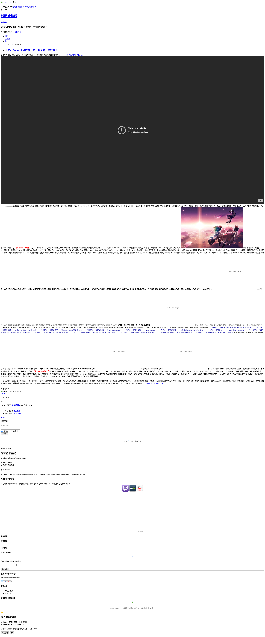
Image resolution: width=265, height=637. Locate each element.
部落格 (7, 39)
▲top (3, 417)
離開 (12, 633)
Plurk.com (140, 531)
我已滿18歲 (5, 633)
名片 (6, 41)
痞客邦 (14, 405)
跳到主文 (4, 22)
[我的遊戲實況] (125, 491)
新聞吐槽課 (9, 16)
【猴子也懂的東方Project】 (74, 55)
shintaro (3, 393)
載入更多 (4, 421)
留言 (18, 405)
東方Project (18, 413)
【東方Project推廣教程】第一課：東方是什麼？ (31, 50)
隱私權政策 (144, 608)
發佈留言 (4, 434)
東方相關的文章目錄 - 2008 (153, 383)
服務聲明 (152, 608)
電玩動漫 (17, 32)
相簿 (6, 36)
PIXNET (117, 608)
